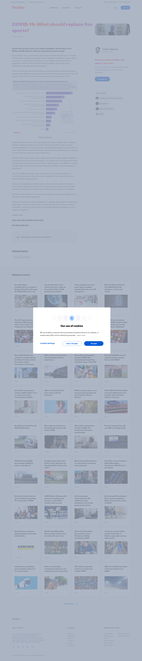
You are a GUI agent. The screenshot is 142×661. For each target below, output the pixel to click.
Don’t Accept (72, 343)
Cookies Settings (47, 343)
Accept (94, 343)
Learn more (81, 335)
